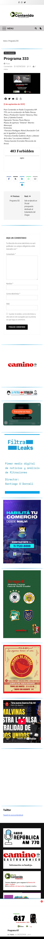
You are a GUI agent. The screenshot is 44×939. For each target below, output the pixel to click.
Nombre (9, 283)
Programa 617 (13, 930)
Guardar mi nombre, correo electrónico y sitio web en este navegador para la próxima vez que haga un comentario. (21, 317)
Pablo (12, 934)
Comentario (11, 254)
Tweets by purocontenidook (13, 815)
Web (8, 304)
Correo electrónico (13, 294)
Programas (10, 53)
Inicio (5, 41)
